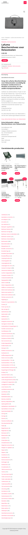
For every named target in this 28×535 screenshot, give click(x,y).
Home (2, 37)
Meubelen (7, 37)
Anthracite (6, 68)
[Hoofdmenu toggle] (25, 2)
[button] (24, 11)
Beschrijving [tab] (4, 74)
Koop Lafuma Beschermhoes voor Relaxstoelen (13, 119)
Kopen (5, 60)
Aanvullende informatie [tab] (7, 77)
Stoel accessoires (11, 42)
